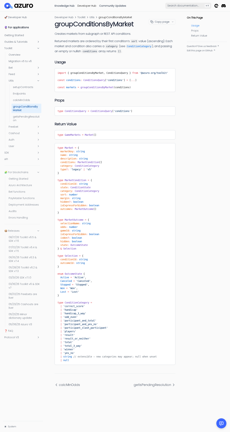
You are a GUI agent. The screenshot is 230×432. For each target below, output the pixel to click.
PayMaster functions (22, 198)
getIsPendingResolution (26, 118)
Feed (12, 74)
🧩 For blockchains (16, 172)
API (6, 159)
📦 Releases (12, 231)
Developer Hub (86, 6)
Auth (11, 139)
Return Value (199, 35)
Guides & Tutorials (15, 42)
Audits (13, 211)
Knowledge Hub (65, 6)
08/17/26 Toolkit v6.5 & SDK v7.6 (22, 239)
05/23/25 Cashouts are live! (23, 306)
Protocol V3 (11, 337)
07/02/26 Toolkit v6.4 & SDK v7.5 (23, 249)
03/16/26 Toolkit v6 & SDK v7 (24, 285)
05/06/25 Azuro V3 (20, 324)
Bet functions (17, 192)
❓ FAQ (8, 331)
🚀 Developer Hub (15, 17)
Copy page (162, 22)
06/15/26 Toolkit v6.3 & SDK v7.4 (22, 259)
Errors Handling (18, 217)
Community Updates (112, 6)
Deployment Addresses (24, 204)
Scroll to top (193, 54)
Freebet (13, 127)
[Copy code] (169, 72)
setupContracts (23, 87)
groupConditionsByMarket (25, 108)
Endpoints (19, 93)
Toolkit (8, 48)
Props (195, 30)
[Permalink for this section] (68, 62)
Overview (14, 55)
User (11, 146)
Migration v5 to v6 (20, 61)
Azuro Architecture (20, 185)
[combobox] (188, 6)
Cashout (14, 133)
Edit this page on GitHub (200, 50)
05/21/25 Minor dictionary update (20, 316)
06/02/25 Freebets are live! (23, 296)
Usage (195, 25)
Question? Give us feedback (202, 46)
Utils (11, 80)
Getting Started (14, 35)
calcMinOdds (21, 100)
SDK (6, 152)
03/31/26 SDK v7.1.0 (20, 277)
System (12, 426)
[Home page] (18, 6)
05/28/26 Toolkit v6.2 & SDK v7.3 (23, 269)
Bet (11, 67)
